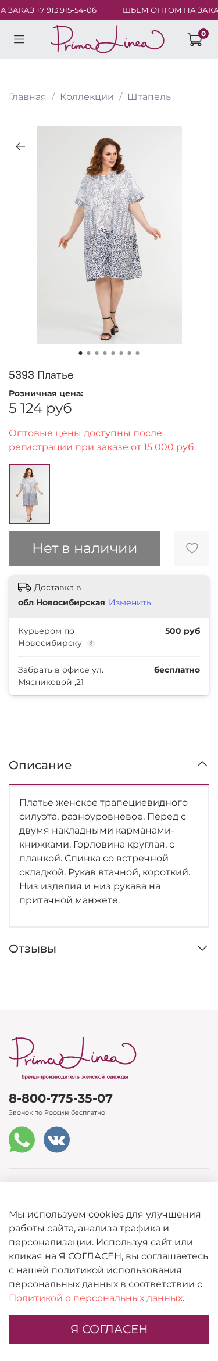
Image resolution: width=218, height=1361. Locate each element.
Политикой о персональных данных (96, 1297)
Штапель (149, 96)
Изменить (130, 602)
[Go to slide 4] (105, 353)
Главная (28, 96)
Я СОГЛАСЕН (109, 1329)
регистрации (41, 447)
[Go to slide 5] (113, 353)
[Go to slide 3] (97, 353)
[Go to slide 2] (89, 353)
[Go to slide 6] (121, 353)
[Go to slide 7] (129, 353)
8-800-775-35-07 (61, 1098)
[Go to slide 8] (138, 353)
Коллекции (87, 96)
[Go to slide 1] (81, 353)
